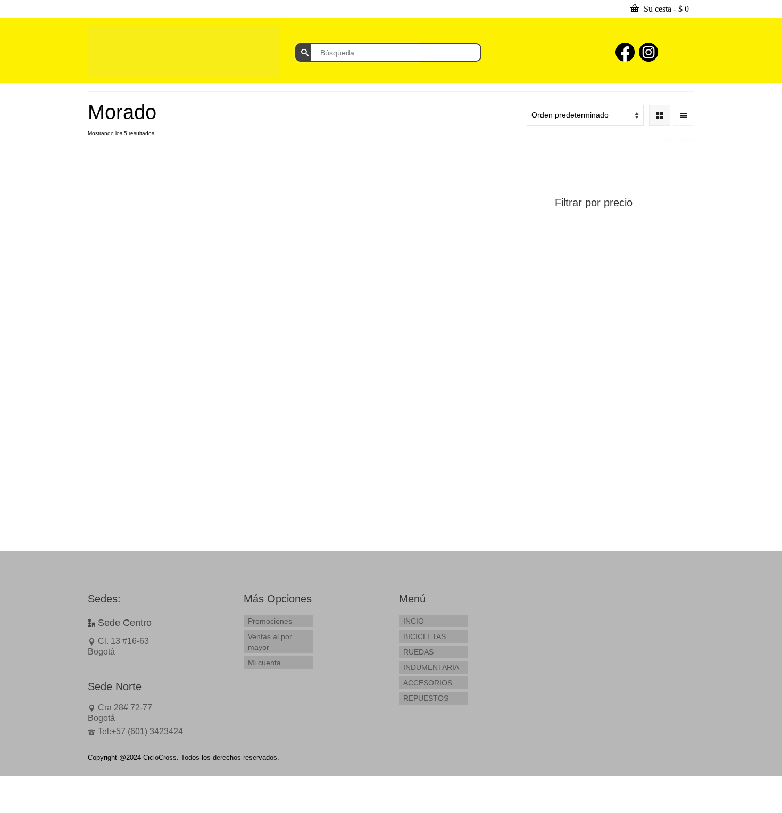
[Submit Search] (303, 52)
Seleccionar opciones (486, 323)
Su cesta (665, 8)
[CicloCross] (183, 51)
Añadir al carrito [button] (140, 314)
